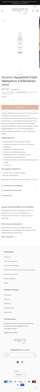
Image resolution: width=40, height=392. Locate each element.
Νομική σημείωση (9, 278)
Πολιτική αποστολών (10, 274)
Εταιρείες (7, 299)
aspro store (21, 388)
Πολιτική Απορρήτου (10, 261)
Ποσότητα (4, 97)
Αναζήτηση (7, 257)
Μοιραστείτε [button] (8, 195)
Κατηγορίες (7, 295)
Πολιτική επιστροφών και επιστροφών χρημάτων (19, 270)
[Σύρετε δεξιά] (24, 71)
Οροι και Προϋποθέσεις (11, 265)
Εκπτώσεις (7, 303)
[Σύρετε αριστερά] (16, 71)
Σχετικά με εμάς (9, 308)
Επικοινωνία (8, 312)
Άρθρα (6, 283)
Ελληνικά (19, 375)
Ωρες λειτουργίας (7, 237)
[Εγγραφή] (34, 355)
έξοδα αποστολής (21, 92)
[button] (2, 11)
